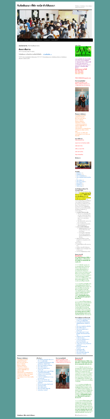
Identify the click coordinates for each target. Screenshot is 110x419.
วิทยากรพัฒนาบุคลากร (81, 327)
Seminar (26, 40)
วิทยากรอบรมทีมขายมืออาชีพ (82, 352)
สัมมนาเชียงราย (24, 49)
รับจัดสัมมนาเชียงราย (56, 57)
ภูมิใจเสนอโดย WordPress (82, 415)
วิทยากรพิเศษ (79, 180)
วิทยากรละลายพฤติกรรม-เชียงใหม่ (83, 326)
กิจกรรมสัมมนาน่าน (47, 57)
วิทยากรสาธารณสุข (80, 181)
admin (33, 51)
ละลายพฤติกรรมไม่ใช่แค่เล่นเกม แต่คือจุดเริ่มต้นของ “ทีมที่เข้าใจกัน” (83, 323)
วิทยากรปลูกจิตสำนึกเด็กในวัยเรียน (83, 177)
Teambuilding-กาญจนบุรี (81, 353)
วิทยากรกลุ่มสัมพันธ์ (26, 57)
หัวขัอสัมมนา (47, 40)
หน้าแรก (21, 40)
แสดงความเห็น (26, 58)
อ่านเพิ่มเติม (47, 54)
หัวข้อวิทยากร (79, 184)
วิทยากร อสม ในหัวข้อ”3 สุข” (82, 342)
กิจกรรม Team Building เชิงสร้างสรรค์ (45, 384)
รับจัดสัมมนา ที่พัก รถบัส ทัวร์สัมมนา (36, 5)
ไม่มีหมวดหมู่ (34, 57)
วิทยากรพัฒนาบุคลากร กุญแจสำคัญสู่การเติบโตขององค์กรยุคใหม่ (83, 333)
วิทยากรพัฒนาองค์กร (80, 350)
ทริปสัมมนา (32, 40)
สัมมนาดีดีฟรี (54, 40)
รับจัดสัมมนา (79, 174)
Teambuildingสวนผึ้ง (80, 349)
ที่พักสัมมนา (39, 40)
